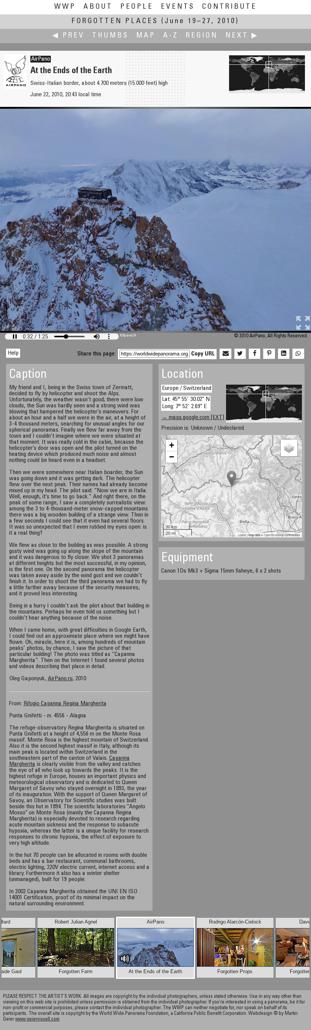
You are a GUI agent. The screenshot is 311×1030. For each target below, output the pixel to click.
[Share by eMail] (225, 354)
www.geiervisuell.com (37, 1019)
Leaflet (242, 535)
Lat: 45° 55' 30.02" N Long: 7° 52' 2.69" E (186, 403)
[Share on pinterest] (269, 354)
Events (178, 7)
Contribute (229, 7)
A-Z (170, 35)
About (98, 7)
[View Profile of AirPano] (15, 87)
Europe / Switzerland (186, 388)
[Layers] (289, 448)
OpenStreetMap (274, 535)
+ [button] (171, 445)
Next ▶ (242, 35)
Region (202, 35)
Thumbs (110, 35)
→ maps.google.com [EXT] (192, 418)
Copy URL (203, 354)
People (136, 7)
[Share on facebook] (254, 354)
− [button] (171, 457)
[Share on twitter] (240, 354)
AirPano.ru (60, 679)
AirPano (40, 59)
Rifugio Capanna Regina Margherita (65, 704)
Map (146, 35)
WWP (65, 7)
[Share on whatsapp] (298, 354)
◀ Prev (68, 35)
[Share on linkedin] (284, 354)
